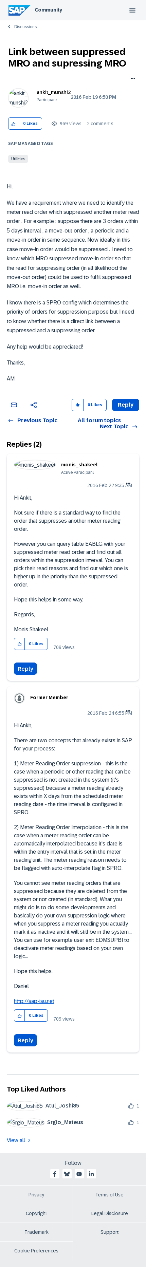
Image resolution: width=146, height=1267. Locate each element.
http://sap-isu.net (34, 1001)
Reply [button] (125, 405)
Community (48, 10)
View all (16, 1140)
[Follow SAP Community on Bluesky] (67, 1174)
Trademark (36, 1232)
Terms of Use (109, 1194)
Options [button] (131, 79)
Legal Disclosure (109, 1213)
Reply (25, 669)
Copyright (36, 1213)
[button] (13, 124)
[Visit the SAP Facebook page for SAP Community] (54, 1174)
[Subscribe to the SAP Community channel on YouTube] (79, 1174)
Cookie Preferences (36, 1250)
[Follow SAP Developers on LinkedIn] (91, 1174)
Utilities (18, 158)
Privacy (36, 1194)
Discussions (25, 26)
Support (110, 1232)
